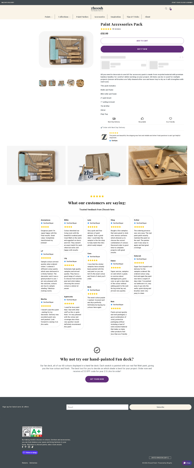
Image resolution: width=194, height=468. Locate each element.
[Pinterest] (25, 447)
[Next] (190, 2)
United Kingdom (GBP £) (160, 457)
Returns (25, 463)
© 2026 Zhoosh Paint (149, 463)
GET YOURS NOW (97, 379)
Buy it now (142, 49)
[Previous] (3, 2)
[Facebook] (22, 447)
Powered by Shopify (165, 463)
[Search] (166, 8)
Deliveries (33, 463)
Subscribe (160, 407)
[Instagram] (29, 447)
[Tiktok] (32, 447)
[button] (187, 463)
